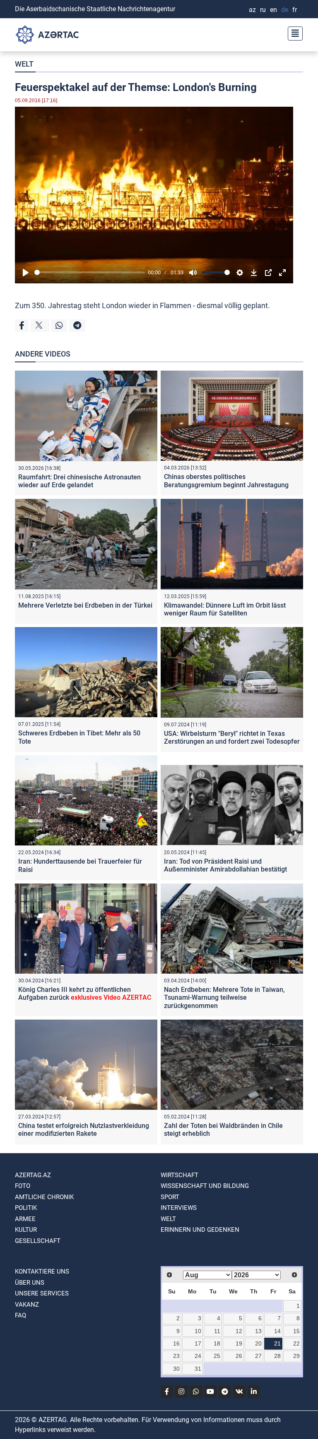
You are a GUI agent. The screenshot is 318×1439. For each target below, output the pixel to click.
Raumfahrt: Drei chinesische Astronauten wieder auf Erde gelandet (79, 481)
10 (198, 1331)
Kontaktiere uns (42, 1271)
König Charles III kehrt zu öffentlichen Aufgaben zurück (84, 993)
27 (258, 1356)
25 (217, 1356)
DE (284, 10)
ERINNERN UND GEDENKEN (200, 1229)
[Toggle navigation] (292, 32)
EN (273, 10)
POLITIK (26, 1208)
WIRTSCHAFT (179, 1175)
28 (277, 1356)
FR (294, 10)
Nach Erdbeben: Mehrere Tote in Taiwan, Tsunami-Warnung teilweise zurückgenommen (224, 997)
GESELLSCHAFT (37, 1241)
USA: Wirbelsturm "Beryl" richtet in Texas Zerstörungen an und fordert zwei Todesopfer (232, 737)
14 (277, 1331)
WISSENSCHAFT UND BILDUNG (205, 1186)
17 (198, 1343)
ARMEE (25, 1219)
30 (176, 1368)
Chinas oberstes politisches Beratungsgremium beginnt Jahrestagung (226, 480)
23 (176, 1356)
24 (198, 1356)
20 (258, 1343)
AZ (252, 10)
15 (296, 1331)
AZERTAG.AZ (33, 1175)
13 (258, 1331)
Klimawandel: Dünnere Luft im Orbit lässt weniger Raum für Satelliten (225, 609)
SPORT (170, 1197)
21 (277, 1343)
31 (198, 1368)
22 (296, 1343)
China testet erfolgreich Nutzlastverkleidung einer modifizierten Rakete (83, 1129)
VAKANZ (27, 1304)
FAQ (20, 1315)
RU (263, 10)
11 (217, 1331)
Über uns (29, 1282)
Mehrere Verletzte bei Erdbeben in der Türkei (85, 605)
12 (239, 1331)
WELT (24, 64)
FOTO (22, 1186)
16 (176, 1343)
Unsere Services (42, 1293)
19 (239, 1343)
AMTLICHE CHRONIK (44, 1197)
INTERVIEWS (179, 1208)
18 (217, 1343)
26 (239, 1356)
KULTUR (26, 1229)
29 (296, 1356)
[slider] (89, 272)
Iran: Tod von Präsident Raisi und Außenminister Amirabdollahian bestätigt (225, 865)
